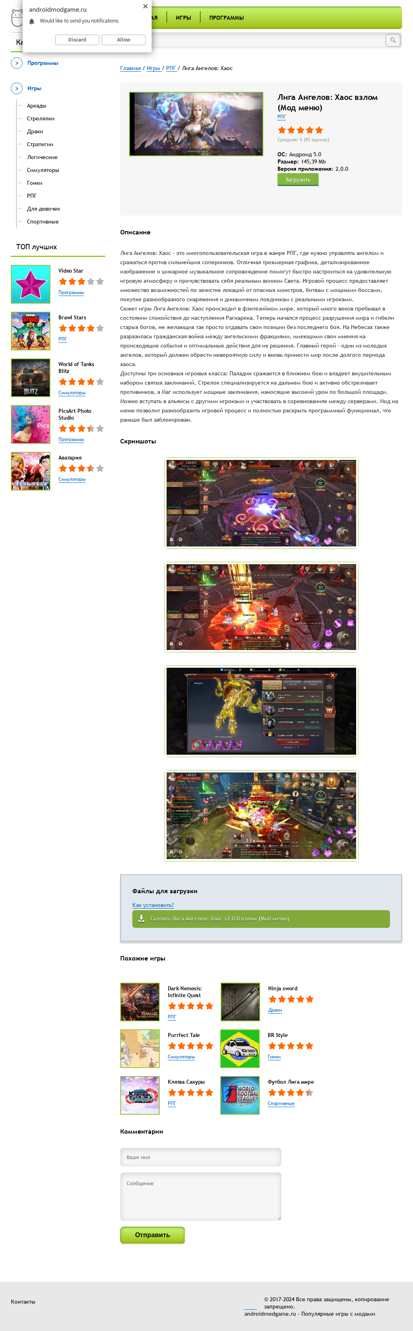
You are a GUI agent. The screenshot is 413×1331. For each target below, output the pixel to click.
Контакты (23, 1301)
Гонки (274, 1056)
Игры (183, 17)
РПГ (62, 339)
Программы (226, 17)
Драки (275, 1010)
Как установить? (153, 905)
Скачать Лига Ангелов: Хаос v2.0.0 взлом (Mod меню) (219, 918)
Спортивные (281, 1103)
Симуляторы (72, 392)
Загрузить (298, 179)
